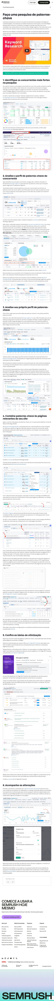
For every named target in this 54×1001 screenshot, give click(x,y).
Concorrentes (7, 129)
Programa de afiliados (7, 944)
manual (36, 220)
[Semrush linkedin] (2, 958)
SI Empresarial (18, 933)
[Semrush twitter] (16, 958)
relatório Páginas (8, 513)
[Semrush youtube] (10, 958)
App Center (17, 940)
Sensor (16, 946)
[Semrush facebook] (13, 958)
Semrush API (43, 931)
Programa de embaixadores (43, 946)
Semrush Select (31, 938)
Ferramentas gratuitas (19, 944)
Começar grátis (44, 2)
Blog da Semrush (44, 940)
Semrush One (5, 926)
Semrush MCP (17, 926)
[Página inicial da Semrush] (5, 2)
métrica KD (9, 193)
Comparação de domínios (10, 97)
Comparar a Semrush (7, 938)
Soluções (4, 931)
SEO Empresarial (18, 929)
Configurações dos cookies (33, 966)
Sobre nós (29, 926)
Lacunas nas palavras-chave (36, 224)
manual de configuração (17, 652)
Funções (4, 929)
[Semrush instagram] (5, 958)
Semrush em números (7, 942)
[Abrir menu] (52, 2)
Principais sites (18, 942)
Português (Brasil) (46, 966)
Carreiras (29, 933)
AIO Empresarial (18, 931)
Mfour (15, 938)
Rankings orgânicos (14, 183)
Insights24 (16, 935)
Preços (3, 933)
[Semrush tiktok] (8, 958)
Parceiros (29, 935)
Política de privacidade (5, 966)
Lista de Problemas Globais (31, 941)
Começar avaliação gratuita (12, 917)
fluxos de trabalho (12, 871)
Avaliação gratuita (6, 935)
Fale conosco (30, 947)
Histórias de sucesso (7, 940)
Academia (42, 929)
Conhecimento (8, 7)
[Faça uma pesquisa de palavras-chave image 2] (27, 125)
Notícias (29, 931)
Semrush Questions (32, 929)
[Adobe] (4, 961)
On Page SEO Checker (10, 594)
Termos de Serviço (18, 966)
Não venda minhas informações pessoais (32, 944)
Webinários (42, 943)
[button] (13, 882)
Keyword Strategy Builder (10, 358)
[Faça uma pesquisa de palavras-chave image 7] (27, 354)
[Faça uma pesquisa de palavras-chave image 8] (27, 410)
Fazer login (33, 2)
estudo (7, 68)
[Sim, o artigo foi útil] (8, 882)
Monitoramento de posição (18, 464)
